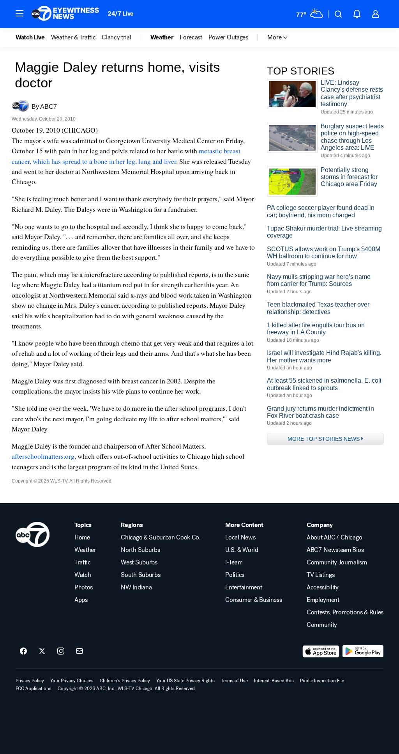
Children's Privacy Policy (125, 680)
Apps (81, 600)
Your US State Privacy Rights (185, 680)
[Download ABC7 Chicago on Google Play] (363, 651)
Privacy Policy (30, 680)
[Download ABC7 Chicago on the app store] (321, 651)
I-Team (233, 562)
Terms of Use (234, 680)
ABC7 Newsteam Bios (335, 550)
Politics (234, 575)
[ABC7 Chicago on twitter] (42, 651)
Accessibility (323, 587)
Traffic (82, 562)
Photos (83, 587)
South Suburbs (140, 575)
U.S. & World (241, 550)
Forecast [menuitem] (191, 37)
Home (82, 537)
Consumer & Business (253, 600)
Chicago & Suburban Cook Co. (160, 537)
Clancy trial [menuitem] (116, 37)
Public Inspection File (322, 680)
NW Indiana (136, 587)
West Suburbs (139, 562)
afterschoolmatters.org (43, 456)
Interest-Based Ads (274, 680)
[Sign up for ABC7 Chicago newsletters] (79, 651)
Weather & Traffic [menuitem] (73, 37)
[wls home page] (32, 534)
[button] (19, 13)
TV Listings (320, 575)
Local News (240, 537)
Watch (82, 575)
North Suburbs (140, 550)
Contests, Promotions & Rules (345, 612)
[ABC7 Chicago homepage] (65, 14)
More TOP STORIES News (324, 439)
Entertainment (243, 587)
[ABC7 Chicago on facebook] (23, 651)
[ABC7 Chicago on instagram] (61, 651)
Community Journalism (337, 562)
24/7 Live (121, 13)
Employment (323, 600)
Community (322, 625)
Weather (85, 550)
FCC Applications (33, 688)
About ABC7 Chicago (334, 537)
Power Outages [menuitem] (228, 37)
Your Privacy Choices (72, 680)
